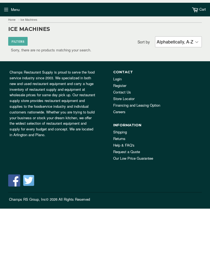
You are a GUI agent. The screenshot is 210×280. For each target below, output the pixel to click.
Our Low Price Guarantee (133, 158)
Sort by (144, 42)
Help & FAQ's (124, 145)
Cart (202, 9)
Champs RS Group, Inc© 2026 (33, 199)
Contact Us (122, 92)
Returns (119, 138)
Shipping (120, 132)
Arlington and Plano (28, 134)
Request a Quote (126, 151)
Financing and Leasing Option (136, 105)
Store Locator (124, 98)
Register (119, 85)
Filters (17, 41)
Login (117, 78)
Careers (119, 111)
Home (12, 20)
